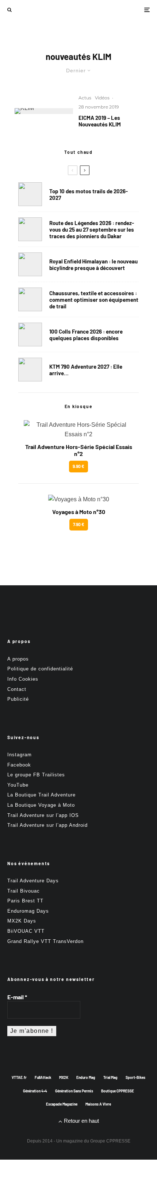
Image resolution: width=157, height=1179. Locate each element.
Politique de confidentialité (40, 669)
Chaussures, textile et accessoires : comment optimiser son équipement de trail (93, 299)
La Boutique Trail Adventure (41, 795)
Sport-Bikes (135, 1077)
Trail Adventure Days (33, 880)
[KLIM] (44, 111)
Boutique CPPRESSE (117, 1091)
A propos (18, 659)
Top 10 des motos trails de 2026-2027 (88, 194)
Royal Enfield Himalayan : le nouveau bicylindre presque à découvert (93, 264)
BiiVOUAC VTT (26, 931)
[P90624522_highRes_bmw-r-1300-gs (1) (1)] (30, 194)
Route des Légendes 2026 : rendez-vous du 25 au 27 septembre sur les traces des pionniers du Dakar (91, 229)
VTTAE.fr (19, 1077)
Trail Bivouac (23, 891)
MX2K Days (21, 921)
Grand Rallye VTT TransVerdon (45, 941)
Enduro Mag (85, 1077)
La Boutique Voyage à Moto (41, 805)
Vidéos (102, 97)
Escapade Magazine (61, 1104)
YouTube (17, 785)
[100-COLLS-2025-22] (30, 334)
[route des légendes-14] (30, 229)
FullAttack (43, 1077)
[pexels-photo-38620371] (30, 299)
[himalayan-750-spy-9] (30, 264)
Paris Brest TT (25, 901)
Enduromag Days (28, 911)
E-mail (17, 996)
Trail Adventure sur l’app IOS (43, 815)
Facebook (19, 765)
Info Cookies (22, 679)
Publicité (18, 699)
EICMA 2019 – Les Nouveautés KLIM (99, 121)
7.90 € (78, 524)
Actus (84, 97)
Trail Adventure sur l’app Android (47, 825)
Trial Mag (110, 1077)
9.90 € (78, 466)
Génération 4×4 (35, 1091)
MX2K (63, 1077)
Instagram (19, 754)
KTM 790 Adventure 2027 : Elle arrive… (85, 369)
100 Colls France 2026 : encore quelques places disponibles (86, 334)
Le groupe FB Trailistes (36, 774)
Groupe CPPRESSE (110, 1141)
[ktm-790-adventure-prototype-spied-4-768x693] (30, 369)
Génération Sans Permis (74, 1091)
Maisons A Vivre (98, 1104)
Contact (16, 689)
